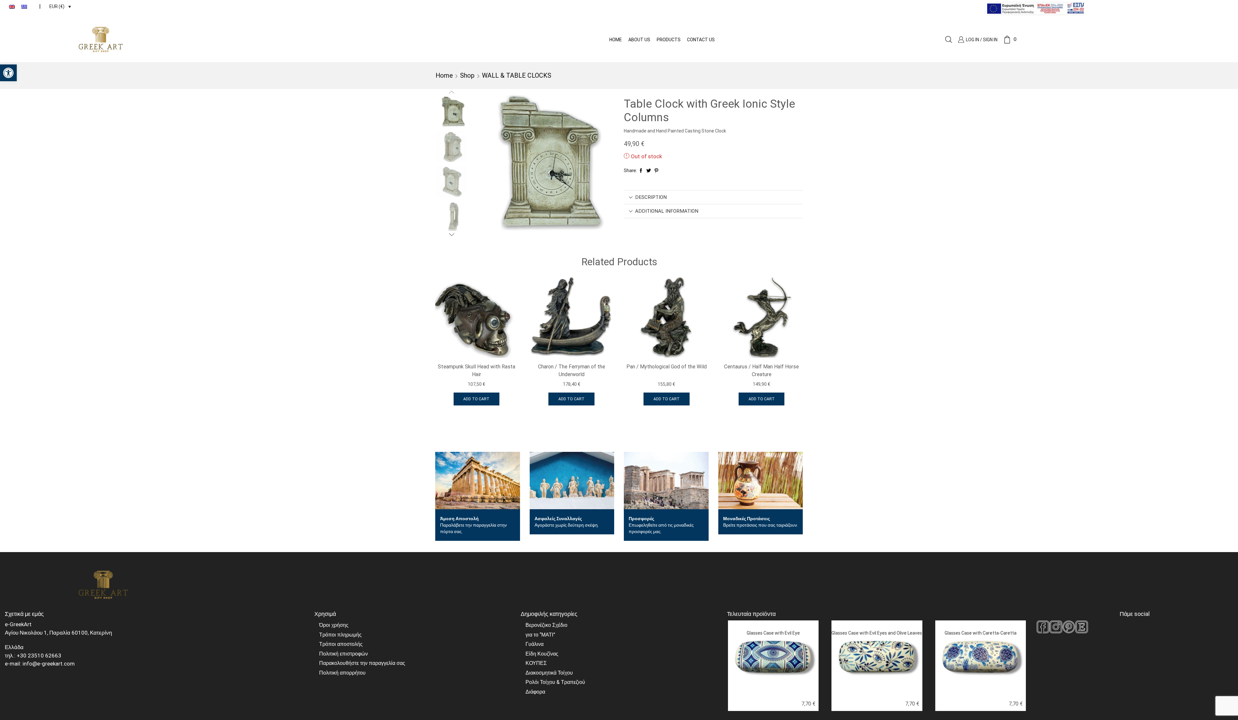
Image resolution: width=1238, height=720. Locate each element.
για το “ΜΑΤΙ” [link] (540, 635)
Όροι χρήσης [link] (334, 625)
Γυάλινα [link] (535, 644)
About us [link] (639, 39)
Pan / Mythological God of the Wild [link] (666, 367)
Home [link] (615, 39)
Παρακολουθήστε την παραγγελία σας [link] (362, 663)
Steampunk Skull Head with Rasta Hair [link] (476, 370)
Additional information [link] (666, 211)
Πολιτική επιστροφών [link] (343, 654)
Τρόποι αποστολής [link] (341, 644)
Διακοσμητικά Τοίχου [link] (549, 673)
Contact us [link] (701, 39)
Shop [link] (467, 75)
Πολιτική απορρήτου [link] (342, 673)
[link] (8, 72)
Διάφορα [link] (535, 692)
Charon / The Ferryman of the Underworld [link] (571, 370)
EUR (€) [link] (56, 6)
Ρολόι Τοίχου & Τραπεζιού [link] (555, 682)
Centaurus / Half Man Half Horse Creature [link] (761, 370)
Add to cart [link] (476, 399)
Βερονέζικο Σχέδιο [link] (546, 625)
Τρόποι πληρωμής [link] (340, 635)
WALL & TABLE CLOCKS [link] (516, 75)
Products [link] (669, 39)
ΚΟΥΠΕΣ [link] (536, 663)
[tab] (713, 197)
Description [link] (651, 197)
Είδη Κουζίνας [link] (542, 654)
